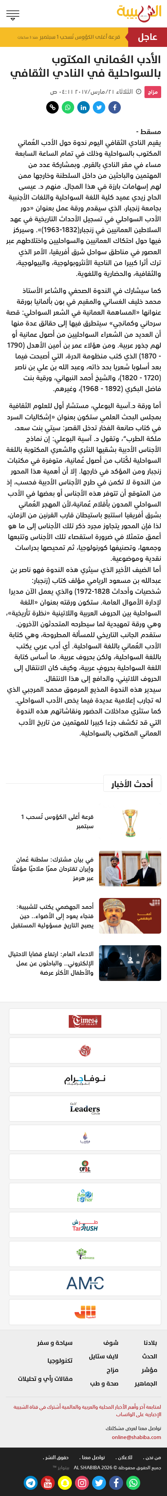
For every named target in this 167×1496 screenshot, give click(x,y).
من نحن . (152, 1457)
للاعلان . (123, 1457)
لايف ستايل (103, 1356)
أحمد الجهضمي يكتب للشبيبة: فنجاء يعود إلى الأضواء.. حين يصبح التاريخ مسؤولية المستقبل (52, 915)
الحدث (149, 1356)
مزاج (153, 91)
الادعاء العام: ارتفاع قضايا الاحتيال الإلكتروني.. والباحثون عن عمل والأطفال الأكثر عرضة (51, 963)
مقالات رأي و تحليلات (45, 1379)
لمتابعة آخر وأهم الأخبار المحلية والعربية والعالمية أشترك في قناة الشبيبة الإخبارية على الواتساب (87, 1411)
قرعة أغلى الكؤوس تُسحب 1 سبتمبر (68, 37)
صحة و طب (104, 1384)
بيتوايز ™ (61, 1468)
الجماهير (145, 1384)
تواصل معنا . (92, 1457)
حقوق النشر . (56, 1457)
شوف (110, 1343)
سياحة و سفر (55, 1343)
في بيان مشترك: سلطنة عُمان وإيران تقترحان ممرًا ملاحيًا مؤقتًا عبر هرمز (53, 868)
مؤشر (149, 1370)
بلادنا (150, 1343)
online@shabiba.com (136, 1437)
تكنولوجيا (60, 1361)
